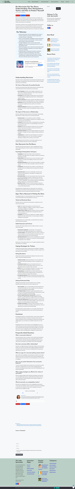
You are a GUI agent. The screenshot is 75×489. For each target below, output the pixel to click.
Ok (54, 487)
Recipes (62, 1)
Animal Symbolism (44, 1)
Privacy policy (57, 487)
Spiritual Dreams (53, 470)
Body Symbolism (35, 1)
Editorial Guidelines (30, 468)
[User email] (16, 401)
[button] (72, 2)
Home (29, 1)
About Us (67, 1)
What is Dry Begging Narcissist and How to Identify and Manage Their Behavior (29, 424)
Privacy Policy (29, 470)
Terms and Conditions (31, 472)
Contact (28, 466)
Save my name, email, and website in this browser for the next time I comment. (29, 451)
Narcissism (18, 423)
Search (48, 6)
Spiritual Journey (53, 472)
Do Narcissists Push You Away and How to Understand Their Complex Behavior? (29, 425)
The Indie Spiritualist (30, 473)
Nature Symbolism (54, 1)
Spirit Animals (52, 468)
